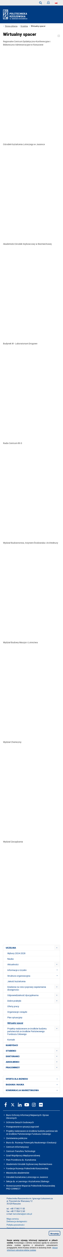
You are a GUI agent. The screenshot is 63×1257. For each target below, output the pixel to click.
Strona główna (11, 26)
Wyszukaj (40, 3)
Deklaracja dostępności (17, 1221)
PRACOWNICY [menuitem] (13, 1067)
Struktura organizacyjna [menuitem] (18, 975)
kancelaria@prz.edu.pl (22, 1214)
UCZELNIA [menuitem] (11, 948)
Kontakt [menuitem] (11, 1039)
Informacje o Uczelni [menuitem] (16, 970)
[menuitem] (56, 947)
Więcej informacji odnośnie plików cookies (32, 1248)
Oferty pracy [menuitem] (13, 1006)
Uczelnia (24, 26)
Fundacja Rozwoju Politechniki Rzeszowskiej (27, 1168)
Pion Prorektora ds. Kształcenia (21, 1159)
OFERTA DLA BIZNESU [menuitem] (17, 1079)
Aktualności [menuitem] (13, 964)
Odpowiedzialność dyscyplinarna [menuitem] (23, 995)
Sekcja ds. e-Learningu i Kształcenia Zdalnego (27, 1181)
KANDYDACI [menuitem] (12, 1045)
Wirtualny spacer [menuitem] (15, 1023)
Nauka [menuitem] (10, 958)
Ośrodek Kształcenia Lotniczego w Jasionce (27, 1177)
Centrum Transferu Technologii (20, 1151)
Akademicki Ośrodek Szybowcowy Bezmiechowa (29, 1164)
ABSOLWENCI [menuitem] (12, 1062)
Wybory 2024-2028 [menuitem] (16, 953)
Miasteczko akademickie (17, 1172)
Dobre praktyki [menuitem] (14, 1000)
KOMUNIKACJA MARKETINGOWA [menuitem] (22, 1090)
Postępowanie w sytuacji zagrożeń (22, 1126)
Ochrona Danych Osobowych (20, 1122)
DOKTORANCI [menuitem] (12, 1056)
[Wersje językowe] (56, 3)
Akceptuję (54, 1234)
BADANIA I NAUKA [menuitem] (15, 1084)
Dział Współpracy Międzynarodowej (23, 1155)
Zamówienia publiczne (16, 1138)
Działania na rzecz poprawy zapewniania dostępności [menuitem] (26, 988)
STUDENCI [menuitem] (11, 1051)
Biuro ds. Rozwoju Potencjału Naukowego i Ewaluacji (31, 1142)
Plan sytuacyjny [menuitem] (14, 1017)
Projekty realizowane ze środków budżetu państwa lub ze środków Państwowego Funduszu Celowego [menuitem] (27, 1031)
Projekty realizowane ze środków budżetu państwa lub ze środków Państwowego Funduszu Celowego (32, 1132)
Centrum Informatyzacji (17, 1146)
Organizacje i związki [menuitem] (17, 1011)
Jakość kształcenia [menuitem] (16, 981)
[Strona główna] (16, 14)
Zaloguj (48, 3)
